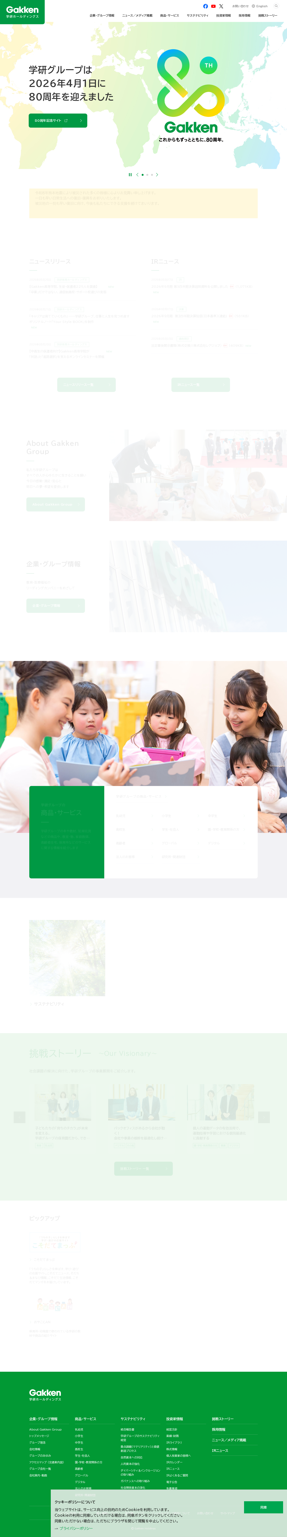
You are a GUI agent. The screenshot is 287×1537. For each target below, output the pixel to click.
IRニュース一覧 (188, 384)
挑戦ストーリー (267, 15)
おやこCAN (42, 1327)
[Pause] (130, 174)
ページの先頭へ (269, 1358)
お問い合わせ (240, 6)
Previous (137, 174)
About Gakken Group (55, 113)
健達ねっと (159, 1265)
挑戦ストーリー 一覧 (134, 1174)
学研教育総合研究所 (107, 1265)
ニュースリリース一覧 (78, 384)
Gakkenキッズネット (108, 1327)
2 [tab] (147, 175)
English (261, 6)
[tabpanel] (62, 1124)
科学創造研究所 (222, 1265)
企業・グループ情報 (46, 610)
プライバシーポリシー (76, 1528)
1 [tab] (143, 175)
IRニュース (220, 1450)
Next (157, 174)
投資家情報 (120, 1009)
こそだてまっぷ (44, 1265)
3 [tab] (152, 175)
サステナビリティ (49, 1009)
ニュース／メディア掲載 (137, 15)
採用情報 (195, 1009)
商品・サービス (169, 15)
